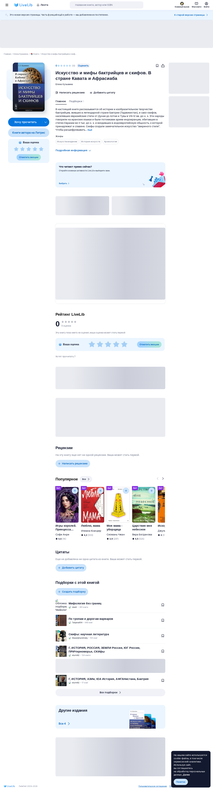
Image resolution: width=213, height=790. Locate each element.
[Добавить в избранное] (157, 66)
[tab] (61, 102)
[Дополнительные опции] (45, 122)
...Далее (186, 774)
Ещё (90, 130)
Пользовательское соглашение (152, 786)
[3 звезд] (28, 149)
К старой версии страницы (189, 15)
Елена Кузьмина (64, 84)
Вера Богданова (142, 534)
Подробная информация (71, 150)
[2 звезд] (22, 149)
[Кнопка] (157, 478)
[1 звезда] (16, 149)
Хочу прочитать (25, 122)
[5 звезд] (41, 149)
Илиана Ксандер (91, 530)
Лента (44, 5)
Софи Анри (62, 534)
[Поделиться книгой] (162, 66)
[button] (28, 87)
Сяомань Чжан (116, 534)
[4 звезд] (34, 149)
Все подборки (109, 692)
